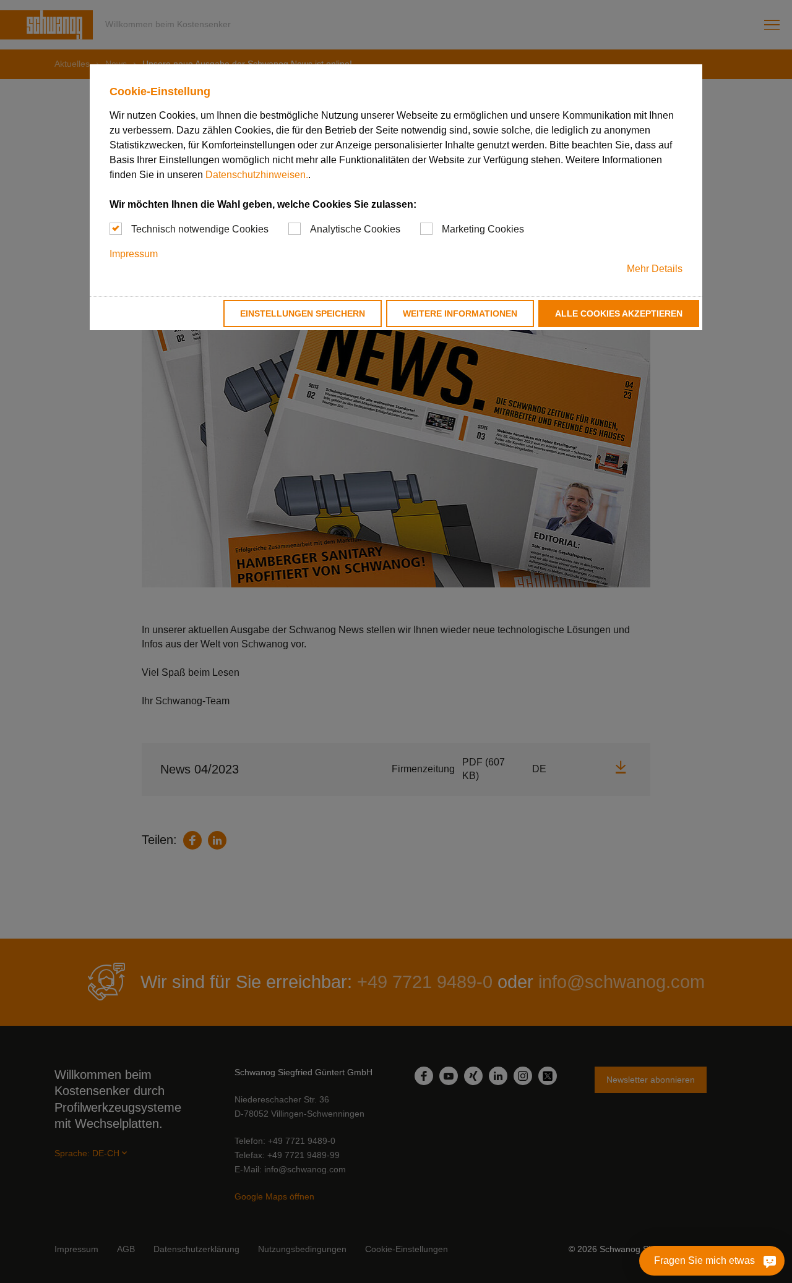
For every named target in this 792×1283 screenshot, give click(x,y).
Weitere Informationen (460, 313)
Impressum (134, 254)
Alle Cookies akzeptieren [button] (618, 313)
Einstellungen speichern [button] (302, 313)
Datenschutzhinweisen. (256, 174)
